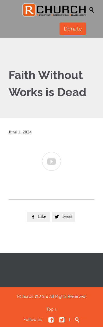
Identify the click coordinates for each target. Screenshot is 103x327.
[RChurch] (54, 10)
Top (50, 309)
